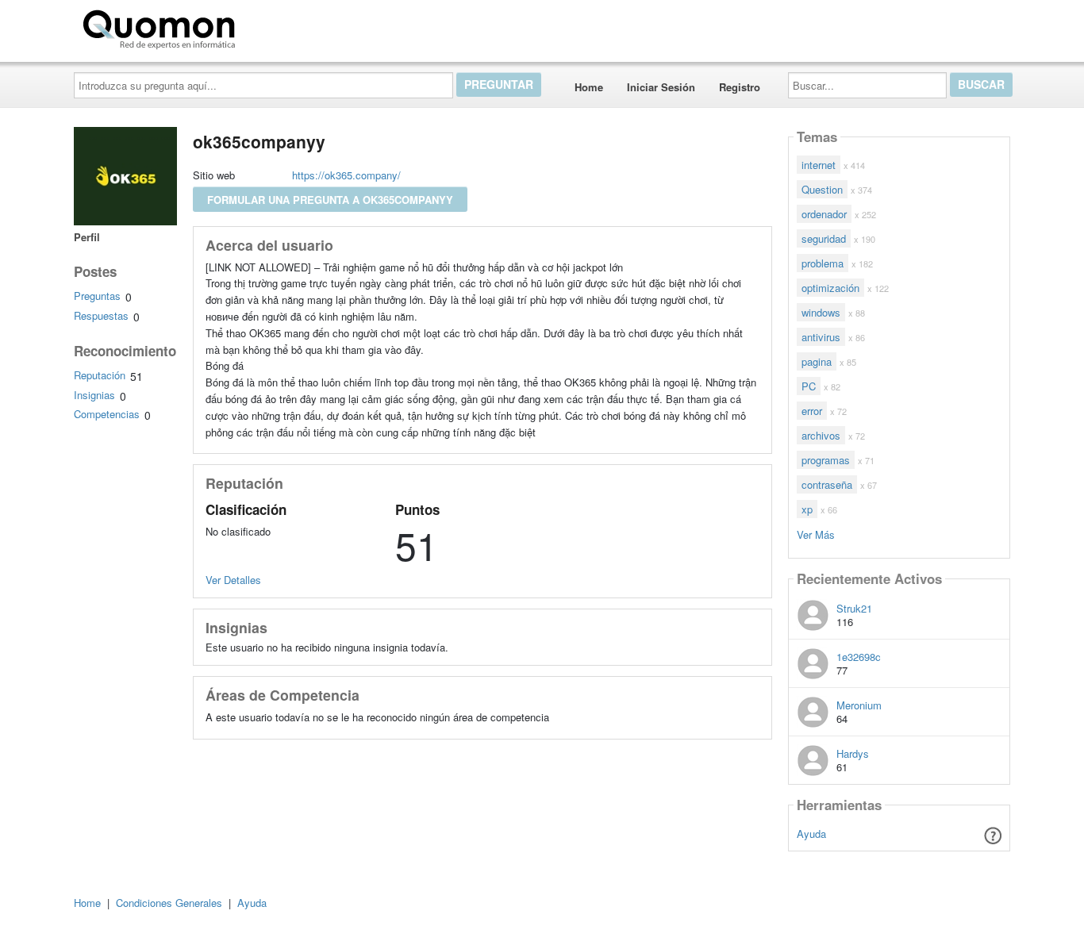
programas (825, 459)
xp (807, 509)
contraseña (826, 484)
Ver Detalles (233, 579)
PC (808, 386)
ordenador (824, 213)
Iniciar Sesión (661, 86)
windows (820, 312)
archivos (820, 435)
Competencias (107, 413)
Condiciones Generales (169, 902)
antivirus (820, 336)
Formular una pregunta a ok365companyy (330, 199)
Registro (739, 86)
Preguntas (97, 295)
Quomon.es (291, 26)
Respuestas (101, 315)
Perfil (87, 236)
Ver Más (816, 533)
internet (818, 164)
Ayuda (811, 833)
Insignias (94, 394)
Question (822, 189)
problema (822, 263)
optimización (830, 287)
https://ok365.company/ (346, 175)
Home (589, 86)
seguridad (823, 238)
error (811, 410)
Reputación (99, 374)
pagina (816, 361)
